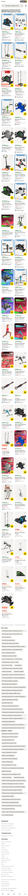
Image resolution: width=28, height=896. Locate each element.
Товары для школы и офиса (7, 866)
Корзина (19, 894)
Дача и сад (3, 862)
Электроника (4, 849)
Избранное (14, 894)
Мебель (3, 843)
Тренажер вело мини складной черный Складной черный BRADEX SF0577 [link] (20, 372)
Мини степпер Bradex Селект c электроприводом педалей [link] (7, 34)
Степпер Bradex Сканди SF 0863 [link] (6, 452)
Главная (3, 894)
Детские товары (5, 874)
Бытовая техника (5, 845)
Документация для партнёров (8, 827)
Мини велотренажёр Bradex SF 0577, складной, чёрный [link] (7, 260)
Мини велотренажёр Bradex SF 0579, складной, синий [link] (20, 290)
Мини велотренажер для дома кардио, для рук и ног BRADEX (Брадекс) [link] (20, 451)
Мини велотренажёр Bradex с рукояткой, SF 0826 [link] (20, 203)
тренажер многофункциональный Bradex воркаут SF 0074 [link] (7, 399)
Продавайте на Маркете (7, 825)
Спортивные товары (6, 868)
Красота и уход (4, 858)
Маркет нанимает (5, 883)
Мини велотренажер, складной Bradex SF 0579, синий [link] (7, 425)
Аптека (3, 856)
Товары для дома (5, 854)
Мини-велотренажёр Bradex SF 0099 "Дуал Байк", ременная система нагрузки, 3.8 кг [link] (20, 505)
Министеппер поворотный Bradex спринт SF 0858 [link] (19, 91)
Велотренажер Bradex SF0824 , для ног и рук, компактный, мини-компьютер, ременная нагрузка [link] (20, 478)
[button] (26, 6)
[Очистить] (22, 6)
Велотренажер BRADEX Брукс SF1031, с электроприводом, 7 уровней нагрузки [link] (20, 425)
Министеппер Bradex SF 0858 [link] (7, 587)
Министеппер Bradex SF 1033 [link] (20, 533)
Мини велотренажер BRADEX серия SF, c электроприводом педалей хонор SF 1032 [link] (7, 91)
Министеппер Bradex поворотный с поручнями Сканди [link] (7, 63)
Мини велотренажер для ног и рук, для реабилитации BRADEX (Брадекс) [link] (20, 318)
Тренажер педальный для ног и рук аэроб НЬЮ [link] (7, 559)
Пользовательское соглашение (8, 879)
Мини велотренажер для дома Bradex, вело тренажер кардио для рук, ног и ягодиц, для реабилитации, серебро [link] (7, 478)
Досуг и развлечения (6, 841)
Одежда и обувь (5, 852)
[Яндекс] (12, 890)
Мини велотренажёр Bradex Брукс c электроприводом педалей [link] (20, 260)
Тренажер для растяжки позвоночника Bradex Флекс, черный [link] (20, 63)
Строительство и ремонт (7, 872)
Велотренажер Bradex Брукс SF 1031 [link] (7, 614)
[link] (14, 631)
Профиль (25, 894)
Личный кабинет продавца (7, 823)
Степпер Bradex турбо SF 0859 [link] (20, 561)
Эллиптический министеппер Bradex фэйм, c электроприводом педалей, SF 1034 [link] (7, 203)
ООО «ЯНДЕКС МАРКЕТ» (11, 888)
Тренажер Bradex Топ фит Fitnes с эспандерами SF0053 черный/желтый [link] (7, 505)
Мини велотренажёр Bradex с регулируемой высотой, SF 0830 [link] (20, 175)
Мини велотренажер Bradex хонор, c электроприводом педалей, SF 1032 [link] (20, 148)
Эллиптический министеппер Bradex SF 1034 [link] (20, 587)
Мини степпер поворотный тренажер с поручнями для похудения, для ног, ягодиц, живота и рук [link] (7, 290)
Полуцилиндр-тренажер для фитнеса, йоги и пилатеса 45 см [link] (7, 344)
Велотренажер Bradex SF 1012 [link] (20, 120)
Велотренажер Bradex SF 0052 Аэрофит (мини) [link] (7, 148)
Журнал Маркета (5, 885)
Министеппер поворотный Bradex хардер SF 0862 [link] (6, 175)
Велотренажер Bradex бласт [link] (20, 233)
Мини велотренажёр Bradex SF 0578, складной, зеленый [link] (7, 119)
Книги (2, 864)
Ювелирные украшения (6, 876)
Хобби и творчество (6, 860)
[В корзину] (12, 28)
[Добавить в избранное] (12, 15)
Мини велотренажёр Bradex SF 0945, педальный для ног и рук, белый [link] (20, 34)
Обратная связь (5, 881)
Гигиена (3, 847)
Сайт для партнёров (6, 829)
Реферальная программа (7, 835)
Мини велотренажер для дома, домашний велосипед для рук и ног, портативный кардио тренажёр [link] (7, 372)
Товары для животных (6, 870)
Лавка (8, 894)
